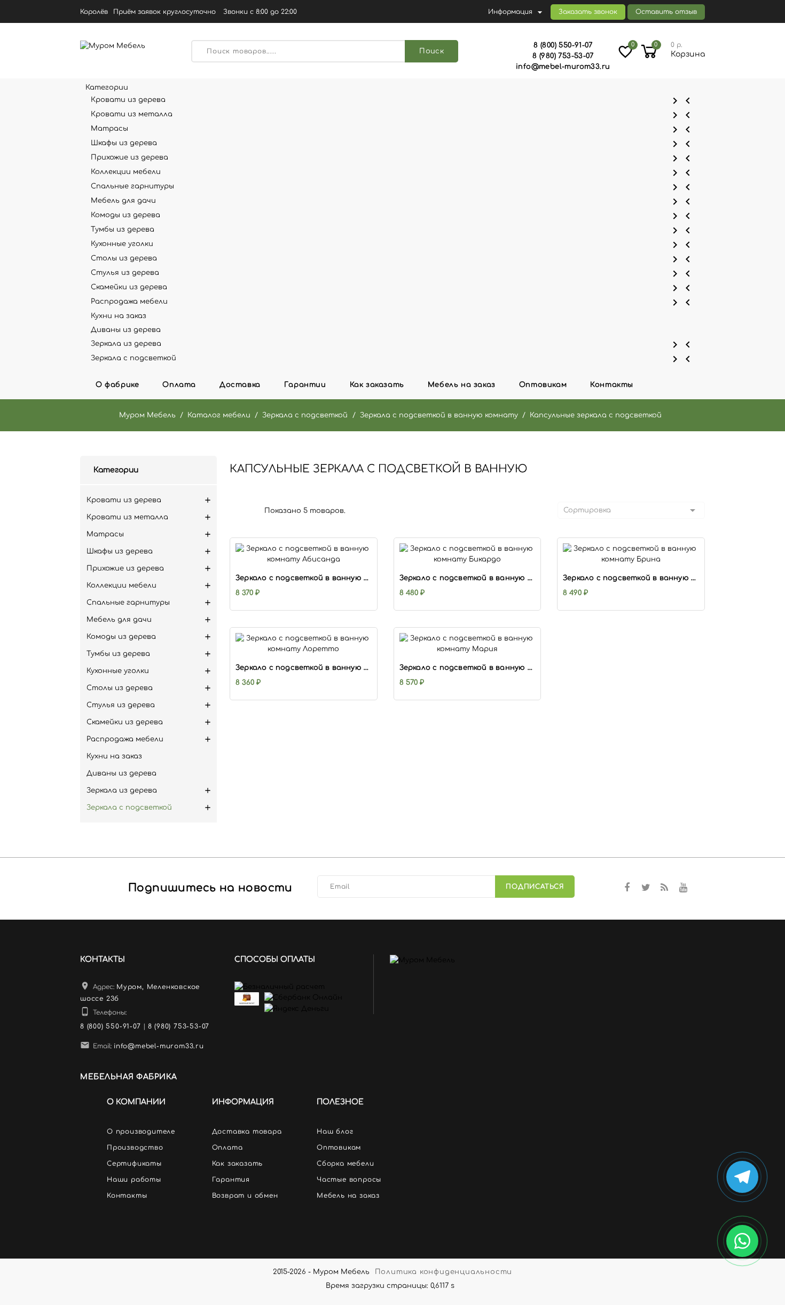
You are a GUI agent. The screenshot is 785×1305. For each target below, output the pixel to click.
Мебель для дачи (392, 201)
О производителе (141, 1131)
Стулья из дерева (392, 273)
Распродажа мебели (392, 302)
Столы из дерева (392, 259)
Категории (115, 470)
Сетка (232, 510)
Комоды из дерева (392, 216)
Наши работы (134, 1179)
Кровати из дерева (392, 100)
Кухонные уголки (392, 245)
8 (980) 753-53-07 (179, 1026)
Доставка (240, 385)
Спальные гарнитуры (392, 187)
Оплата (179, 385)
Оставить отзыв (666, 11)
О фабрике (117, 385)
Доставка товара (247, 1131)
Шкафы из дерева (392, 144)
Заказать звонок (588, 11)
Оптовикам (543, 385)
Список (248, 510)
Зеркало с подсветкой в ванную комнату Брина (631, 578)
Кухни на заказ (118, 316)
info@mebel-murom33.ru (159, 1046)
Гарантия (231, 1179)
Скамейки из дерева (392, 288)
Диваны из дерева (126, 330)
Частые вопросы (349, 1179)
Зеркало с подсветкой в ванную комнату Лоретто (304, 667)
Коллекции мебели (392, 173)
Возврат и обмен (245, 1195)
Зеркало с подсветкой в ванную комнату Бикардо (467, 578)
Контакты (611, 385)
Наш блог (335, 1131)
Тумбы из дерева (392, 230)
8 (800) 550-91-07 (110, 1026)
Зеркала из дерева (392, 344)
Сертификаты (134, 1163)
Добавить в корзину (292, 547)
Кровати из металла (392, 115)
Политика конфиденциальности (444, 1272)
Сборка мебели (345, 1163)
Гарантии (305, 385)
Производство (135, 1147)
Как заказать (377, 385)
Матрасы (392, 129)
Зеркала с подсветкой (392, 359)
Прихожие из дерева (392, 158)
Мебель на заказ (462, 385)
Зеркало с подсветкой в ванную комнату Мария (467, 667)
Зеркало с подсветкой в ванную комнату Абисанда (304, 578)
